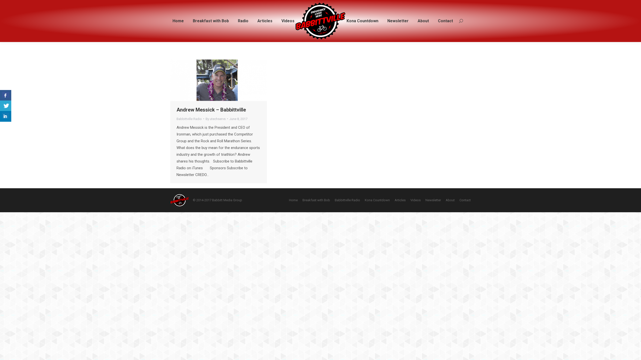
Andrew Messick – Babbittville (211, 110)
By (216, 119)
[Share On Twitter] (5, 105)
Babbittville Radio (189, 119)
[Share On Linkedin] (5, 116)
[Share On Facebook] (5, 95)
